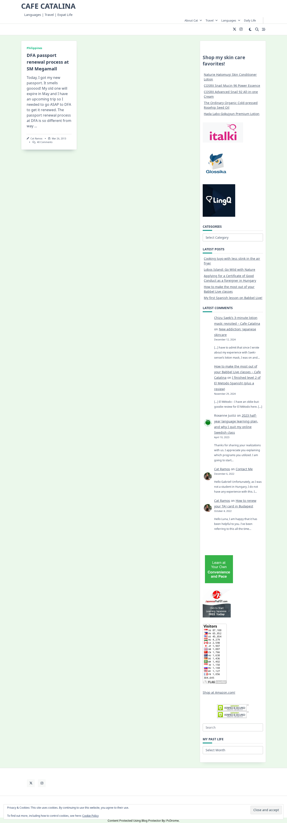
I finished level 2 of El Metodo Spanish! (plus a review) (237, 383)
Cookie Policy (90, 816)
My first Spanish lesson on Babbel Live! (233, 298)
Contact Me (244, 469)
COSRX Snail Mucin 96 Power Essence (232, 85)
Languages (228, 20)
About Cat (191, 20)
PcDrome (172, 821)
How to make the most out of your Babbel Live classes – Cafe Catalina (237, 372)
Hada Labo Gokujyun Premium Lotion (231, 114)
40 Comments (44, 142)
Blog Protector (151, 821)
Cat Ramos (36, 138)
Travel (209, 20)
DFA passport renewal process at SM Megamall (48, 62)
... (35, 125)
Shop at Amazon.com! (219, 692)
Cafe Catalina (48, 6)
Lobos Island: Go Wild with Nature (229, 269)
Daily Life (250, 20)
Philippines (34, 48)
